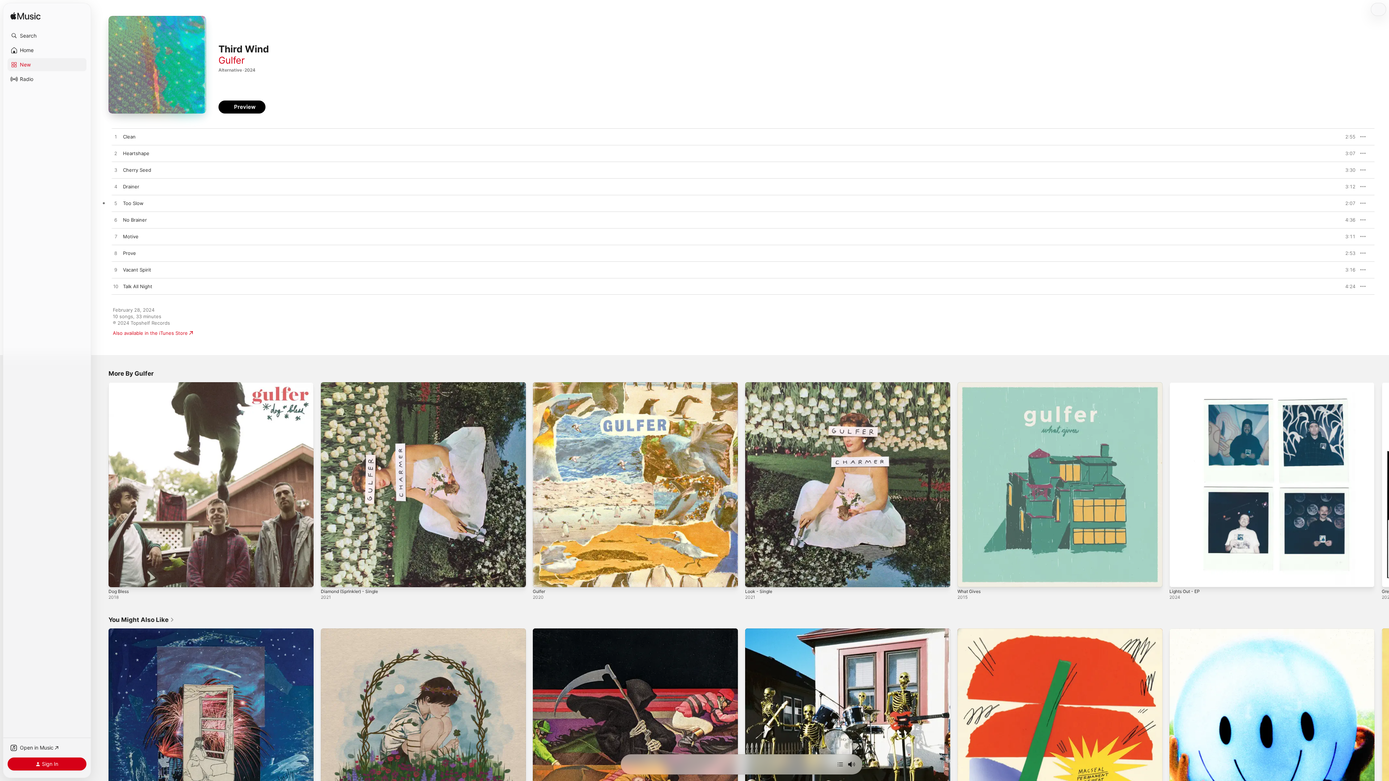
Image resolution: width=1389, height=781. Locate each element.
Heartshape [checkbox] (136, 153)
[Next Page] (1382, 484)
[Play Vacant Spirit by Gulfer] (116, 270)
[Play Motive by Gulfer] (116, 237)
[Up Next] (840, 764)
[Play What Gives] (966, 578)
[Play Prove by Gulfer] (116, 253)
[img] (25, 16)
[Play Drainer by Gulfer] (116, 187)
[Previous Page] (101, 484)
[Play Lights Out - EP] (1178, 578)
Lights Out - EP (1186, 385)
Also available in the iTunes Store (150, 333)
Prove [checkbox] (129, 253)
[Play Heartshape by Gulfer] (116, 153)
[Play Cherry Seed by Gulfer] (116, 170)
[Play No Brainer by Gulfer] (116, 220)
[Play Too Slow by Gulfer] (116, 203)
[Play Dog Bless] (117, 578)
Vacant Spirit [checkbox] (137, 270)
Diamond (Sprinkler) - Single (352, 385)
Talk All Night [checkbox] (137, 286)
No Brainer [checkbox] (135, 220)
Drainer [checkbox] (131, 186)
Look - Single (760, 385)
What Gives (970, 385)
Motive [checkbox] (131, 236)
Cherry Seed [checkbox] (137, 170)
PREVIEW (1347, 137)
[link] (141, 620)
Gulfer (231, 60)
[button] (47, 36)
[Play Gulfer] (541, 578)
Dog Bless (120, 385)
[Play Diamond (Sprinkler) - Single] (329, 578)
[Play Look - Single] (754, 578)
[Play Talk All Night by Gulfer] (116, 286)
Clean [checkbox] (129, 137)
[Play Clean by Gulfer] (116, 137)
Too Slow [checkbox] (133, 203)
